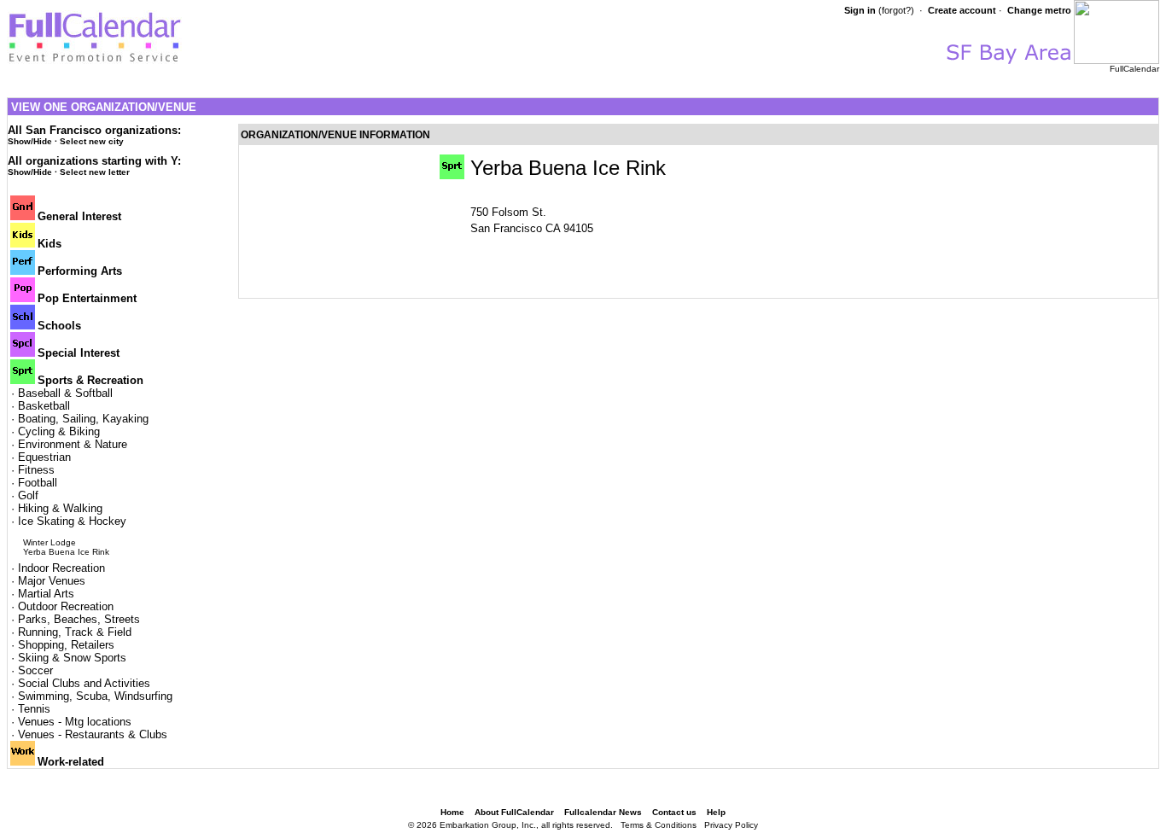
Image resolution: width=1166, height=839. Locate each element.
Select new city (92, 141)
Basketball (44, 405)
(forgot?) (896, 10)
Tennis (34, 708)
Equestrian (44, 457)
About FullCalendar (514, 812)
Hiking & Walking (60, 508)
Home (452, 812)
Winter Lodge (49, 542)
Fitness (36, 469)
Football (37, 482)
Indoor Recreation (61, 568)
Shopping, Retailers (66, 644)
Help (716, 812)
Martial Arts (46, 593)
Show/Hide (30, 141)
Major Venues (51, 580)
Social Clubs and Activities (84, 683)
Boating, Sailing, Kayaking (83, 418)
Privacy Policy (731, 825)
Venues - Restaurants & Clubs (92, 734)
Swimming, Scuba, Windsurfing (95, 696)
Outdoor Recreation (66, 606)
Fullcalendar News (603, 812)
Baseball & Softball (65, 393)
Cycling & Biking (59, 431)
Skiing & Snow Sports (72, 657)
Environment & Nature (72, 444)
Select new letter (95, 172)
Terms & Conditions (659, 825)
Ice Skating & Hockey (72, 521)
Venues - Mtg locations (74, 721)
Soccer (35, 670)
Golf (28, 495)
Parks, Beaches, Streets (79, 619)
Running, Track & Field (74, 632)
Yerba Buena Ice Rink (66, 551)
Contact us (674, 812)
